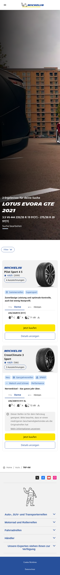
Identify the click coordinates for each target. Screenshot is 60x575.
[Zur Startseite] (32, 5)
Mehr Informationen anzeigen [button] (25, 428)
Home (9, 467)
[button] (14, 307)
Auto (17, 467)
